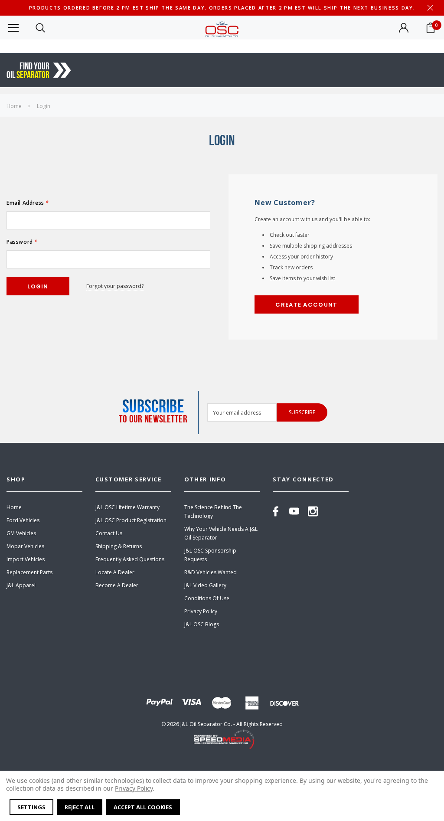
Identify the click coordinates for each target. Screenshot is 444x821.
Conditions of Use (206, 598)
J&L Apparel (21, 585)
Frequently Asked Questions (129, 559)
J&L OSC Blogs (201, 624)
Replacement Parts (29, 572)
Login (43, 106)
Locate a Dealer (114, 572)
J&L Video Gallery (205, 585)
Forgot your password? (115, 286)
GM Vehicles (21, 533)
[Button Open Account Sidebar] (403, 28)
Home (14, 106)
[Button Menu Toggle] (13, 27)
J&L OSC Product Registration (130, 520)
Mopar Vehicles (25, 546)
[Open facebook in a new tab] (275, 511)
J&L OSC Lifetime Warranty (127, 507)
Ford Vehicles (23, 520)
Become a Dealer (116, 585)
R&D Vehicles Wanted (210, 572)
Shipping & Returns (118, 546)
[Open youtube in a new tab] (294, 511)
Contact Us (108, 533)
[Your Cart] (430, 28)
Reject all (80, 807)
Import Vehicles (26, 559)
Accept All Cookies (143, 807)
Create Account (306, 305)
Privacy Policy (200, 611)
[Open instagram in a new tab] (312, 511)
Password (22, 241)
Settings (31, 807)
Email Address (28, 202)
